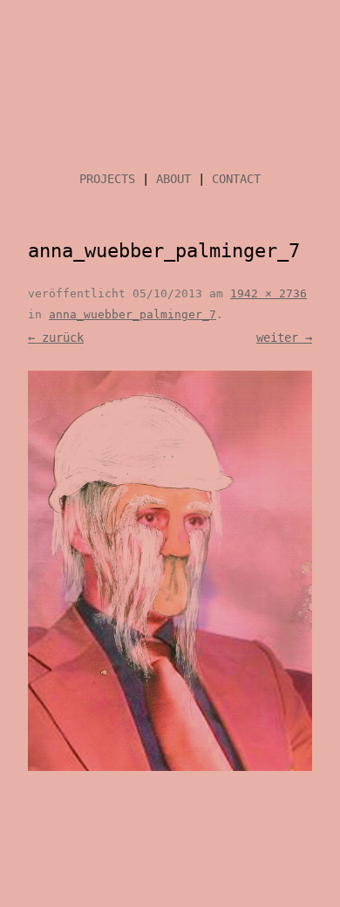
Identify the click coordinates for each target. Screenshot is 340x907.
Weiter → (284, 337)
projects (107, 179)
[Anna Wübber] (170, 90)
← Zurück (56, 337)
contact (236, 179)
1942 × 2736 (268, 293)
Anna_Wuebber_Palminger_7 (132, 314)
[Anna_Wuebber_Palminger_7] (170, 571)
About (173, 179)
